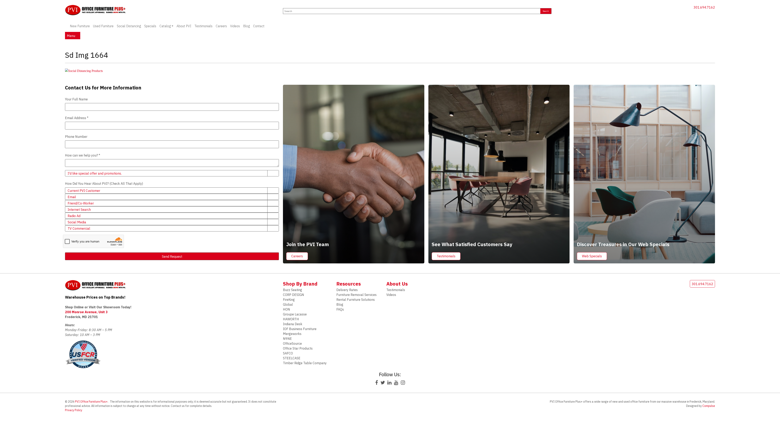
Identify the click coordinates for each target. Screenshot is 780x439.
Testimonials (203, 26)
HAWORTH (291, 319)
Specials (150, 26)
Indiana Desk (292, 324)
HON (286, 309)
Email (72, 197)
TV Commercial (79, 228)
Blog (246, 26)
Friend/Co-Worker (81, 203)
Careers (221, 26)
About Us (397, 283)
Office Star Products (298, 348)
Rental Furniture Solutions (355, 300)
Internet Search (79, 210)
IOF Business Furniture (299, 329)
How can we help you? (82, 155)
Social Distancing (129, 26)
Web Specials (592, 256)
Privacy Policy (73, 410)
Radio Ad (74, 216)
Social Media (77, 222)
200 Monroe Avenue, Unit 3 (86, 312)
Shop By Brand (300, 283)
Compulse (708, 406)
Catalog (165, 26)
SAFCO (288, 353)
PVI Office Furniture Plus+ (91, 401)
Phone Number (76, 137)
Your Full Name (76, 99)
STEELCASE (291, 358)
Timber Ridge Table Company (305, 363)
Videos (235, 26)
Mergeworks (292, 334)
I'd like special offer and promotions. (95, 173)
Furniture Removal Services (356, 295)
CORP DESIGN (293, 295)
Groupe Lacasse (295, 314)
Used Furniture (103, 26)
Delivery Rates (347, 290)
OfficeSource (292, 343)
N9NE (287, 339)
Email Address (76, 118)
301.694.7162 (704, 7)
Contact (258, 26)
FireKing (289, 300)
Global (288, 304)
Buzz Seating (292, 290)
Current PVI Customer (84, 191)
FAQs (340, 309)
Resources (348, 283)
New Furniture (80, 26)
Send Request (172, 256)
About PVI (184, 26)
